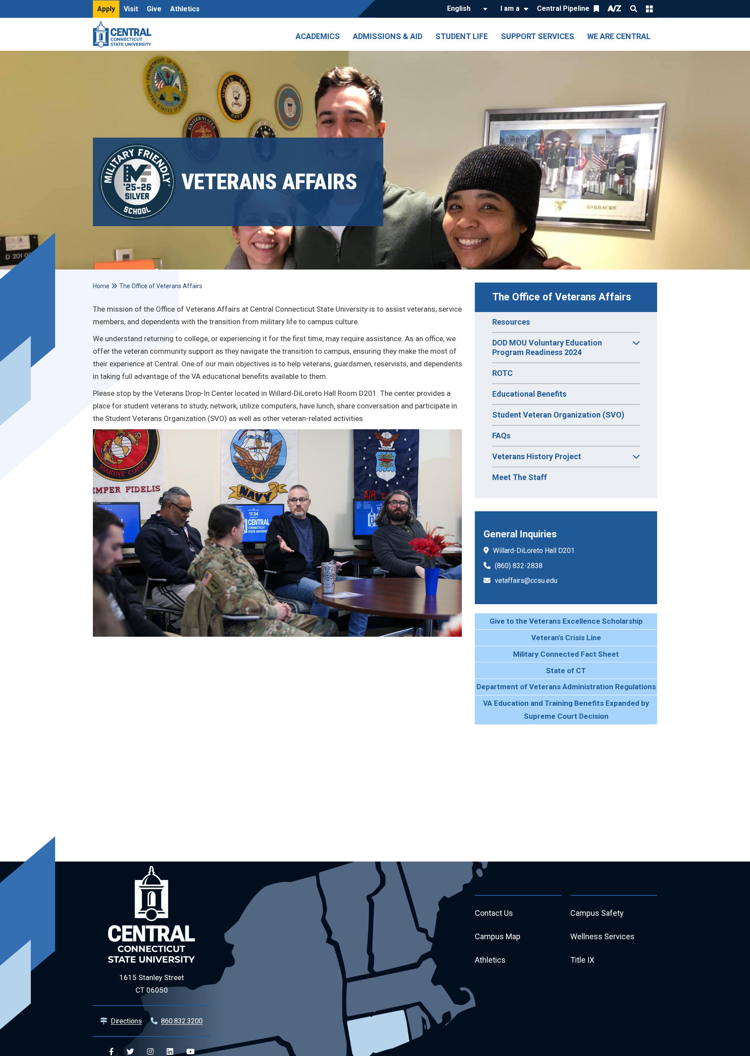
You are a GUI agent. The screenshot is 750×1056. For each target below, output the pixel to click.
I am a (510, 8)
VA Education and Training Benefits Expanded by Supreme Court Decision (566, 709)
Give (154, 9)
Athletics (185, 9)
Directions (126, 1021)
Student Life (461, 36)
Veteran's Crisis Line (566, 637)
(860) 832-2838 (519, 566)
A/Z (615, 8)
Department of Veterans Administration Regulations (566, 686)
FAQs (501, 435)
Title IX (582, 959)
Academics (318, 36)
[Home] (124, 34)
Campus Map (497, 936)
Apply (106, 9)
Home (101, 286)
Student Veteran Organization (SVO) (558, 414)
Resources (511, 321)
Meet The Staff (519, 477)
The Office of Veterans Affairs (561, 297)
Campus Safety (597, 913)
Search (633, 8)
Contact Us (494, 913)
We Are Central (619, 36)
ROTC (502, 373)
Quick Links (649, 8)
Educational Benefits (529, 393)
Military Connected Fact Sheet (566, 654)
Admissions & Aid (387, 36)
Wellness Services (602, 936)
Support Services (537, 36)
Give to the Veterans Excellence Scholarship (566, 621)
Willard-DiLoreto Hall (524, 550)
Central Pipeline (563, 8)
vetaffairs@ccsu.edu (526, 580)
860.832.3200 (182, 1021)
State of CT (566, 670)
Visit (131, 9)
